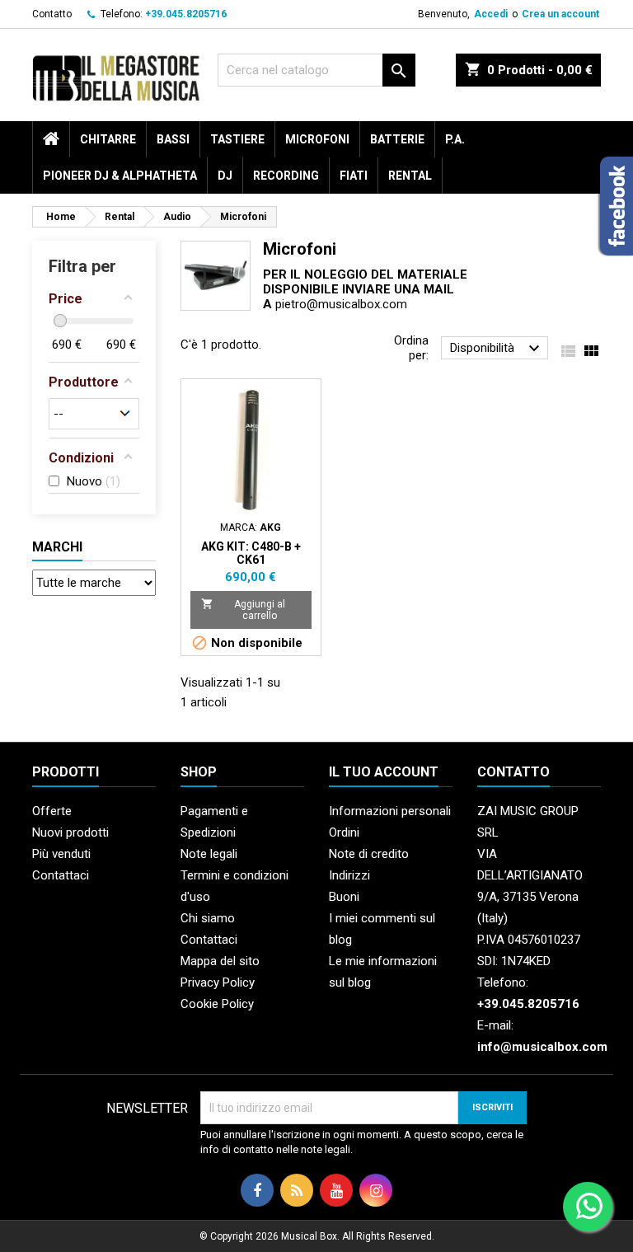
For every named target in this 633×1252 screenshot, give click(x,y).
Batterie (397, 139)
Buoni (344, 896)
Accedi (491, 14)
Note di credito (369, 853)
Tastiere (237, 139)
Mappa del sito (220, 961)
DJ (225, 175)
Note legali (209, 853)
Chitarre (108, 139)
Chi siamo (208, 918)
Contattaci (60, 875)
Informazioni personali (390, 811)
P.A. (455, 139)
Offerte (52, 811)
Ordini (344, 832)
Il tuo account (383, 772)
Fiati (354, 175)
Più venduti (61, 853)
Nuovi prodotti (70, 832)
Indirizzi (349, 875)
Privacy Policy (218, 982)
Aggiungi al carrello (243, 609)
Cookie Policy (217, 1003)
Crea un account (560, 14)
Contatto (52, 14)
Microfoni (317, 139)
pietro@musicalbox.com (341, 304)
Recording (286, 175)
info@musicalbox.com (542, 1046)
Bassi (173, 139)
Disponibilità (497, 349)
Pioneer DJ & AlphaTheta (120, 175)
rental (410, 175)
